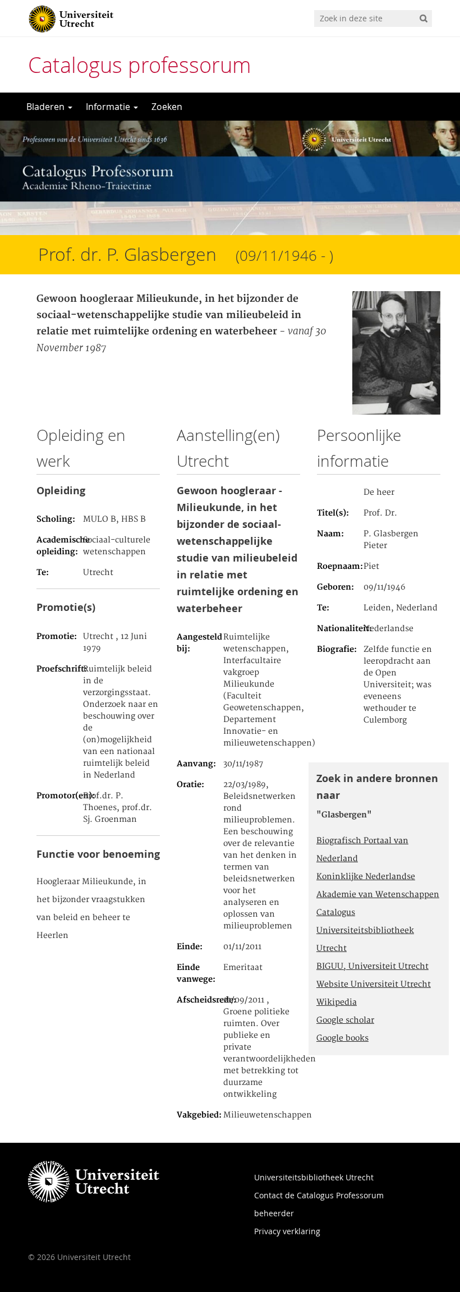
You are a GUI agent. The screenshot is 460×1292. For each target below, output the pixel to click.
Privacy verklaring (287, 1231)
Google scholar (345, 1020)
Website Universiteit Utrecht (373, 985)
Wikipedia (336, 1002)
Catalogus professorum (139, 64)
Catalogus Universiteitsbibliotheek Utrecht (365, 931)
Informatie (109, 106)
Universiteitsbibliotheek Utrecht (314, 1177)
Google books (342, 1038)
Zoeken (166, 106)
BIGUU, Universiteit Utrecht (372, 967)
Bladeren (46, 106)
